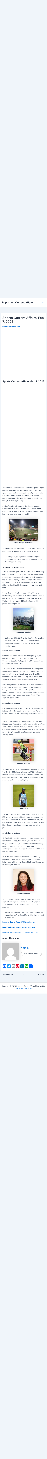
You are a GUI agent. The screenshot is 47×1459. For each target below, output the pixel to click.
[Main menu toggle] (42, 302)
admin (25, 947)
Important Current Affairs (18, 302)
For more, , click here (18, 922)
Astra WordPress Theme (24, 989)
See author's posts (31, 954)
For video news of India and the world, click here (20, 932)
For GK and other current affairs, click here (18, 927)
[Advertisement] (23, 23)
